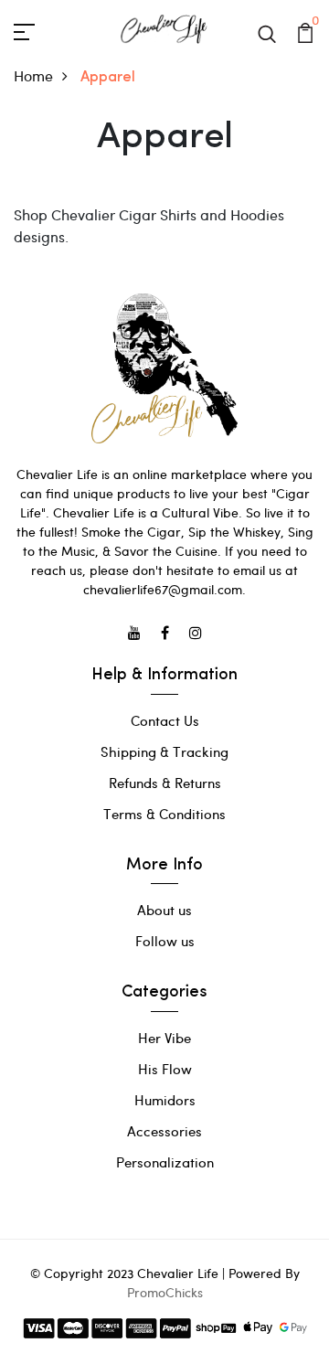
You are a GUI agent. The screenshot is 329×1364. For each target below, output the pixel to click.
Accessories (164, 1131)
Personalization (165, 1162)
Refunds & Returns (165, 782)
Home (33, 75)
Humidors (165, 1100)
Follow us (165, 941)
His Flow (165, 1069)
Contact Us (165, 720)
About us (164, 909)
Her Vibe (164, 1037)
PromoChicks (165, 1292)
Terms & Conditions (164, 814)
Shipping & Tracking (164, 751)
